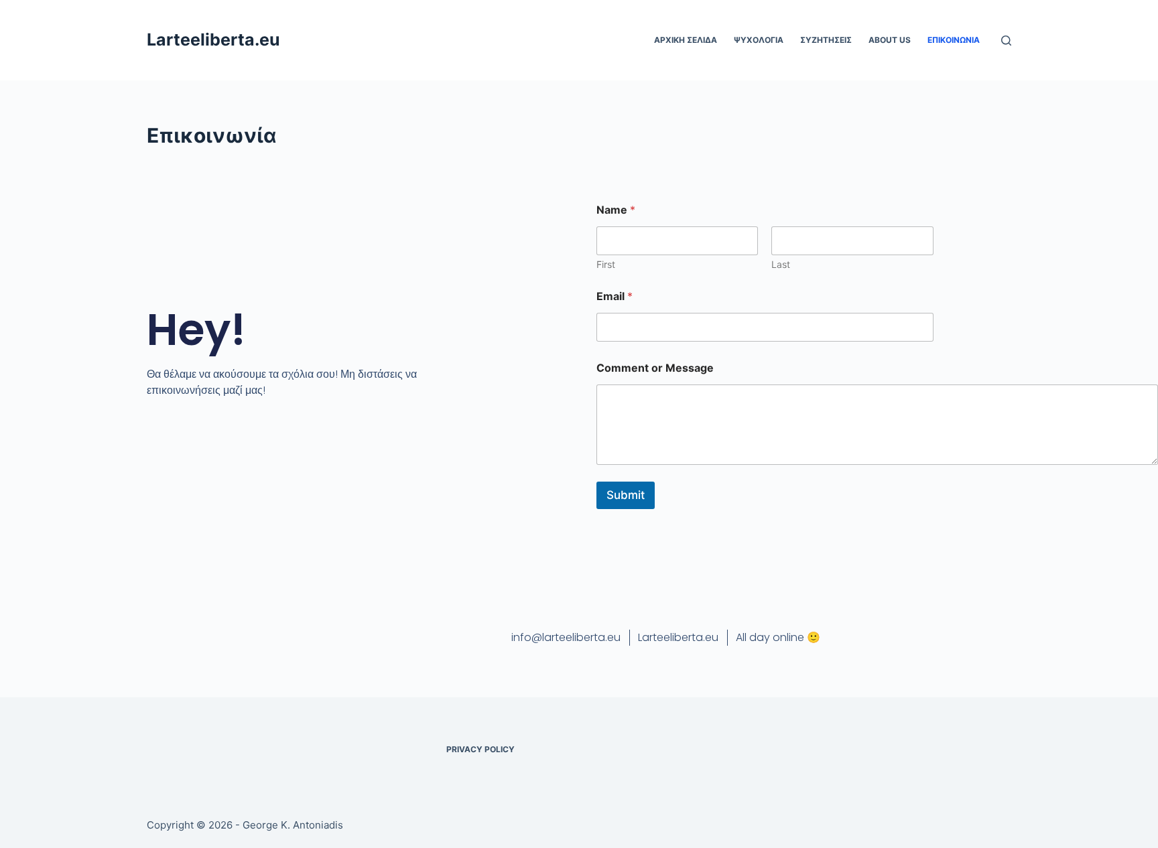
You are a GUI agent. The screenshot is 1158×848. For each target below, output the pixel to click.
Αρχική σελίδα (685, 40)
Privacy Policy (480, 749)
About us (889, 40)
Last (780, 264)
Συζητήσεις (826, 40)
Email (614, 296)
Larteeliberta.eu (213, 39)
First (605, 264)
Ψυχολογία (758, 40)
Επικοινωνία (953, 40)
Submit (625, 495)
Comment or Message (655, 368)
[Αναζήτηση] (1006, 41)
